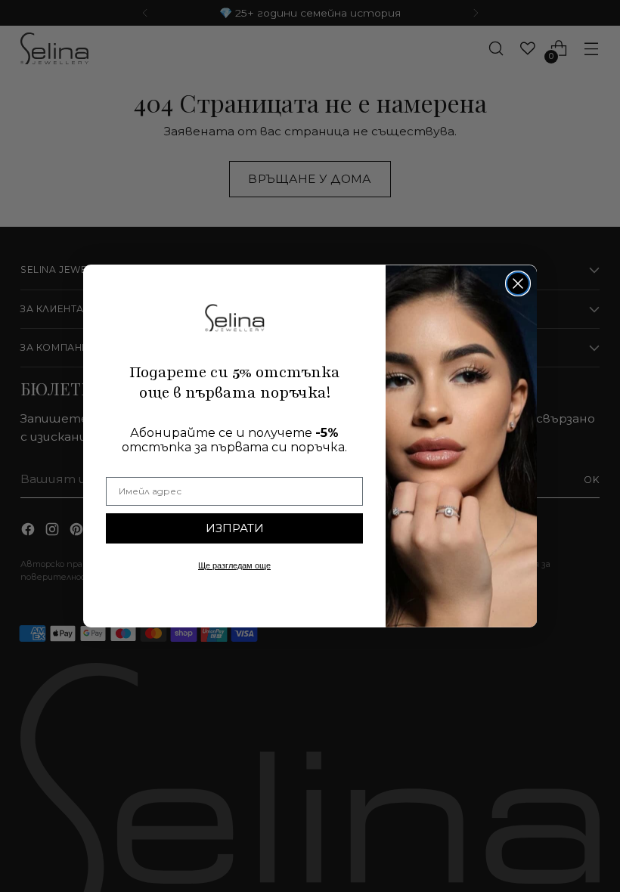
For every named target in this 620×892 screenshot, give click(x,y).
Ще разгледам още (234, 565)
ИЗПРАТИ (235, 528)
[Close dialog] (518, 283)
